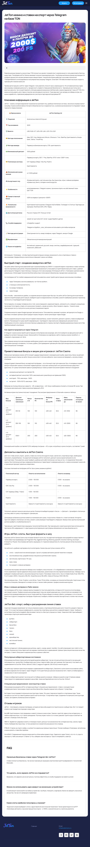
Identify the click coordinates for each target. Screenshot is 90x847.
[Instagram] (77, 835)
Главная (34, 826)
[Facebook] (66, 835)
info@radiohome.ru (65, 828)
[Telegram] (61, 835)
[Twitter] (71, 835)
